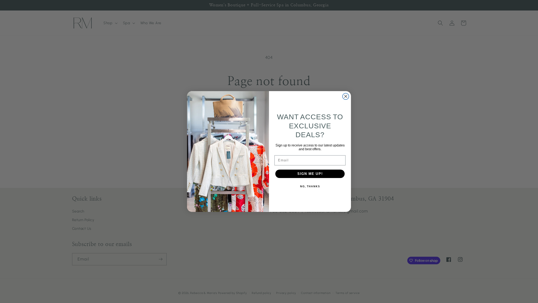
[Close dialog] (346, 96)
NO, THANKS (310, 186)
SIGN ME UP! (310, 173)
